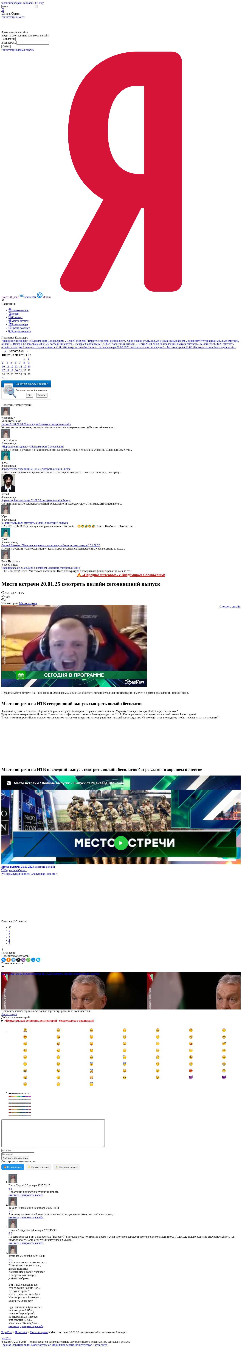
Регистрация (9, 16)
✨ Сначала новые (38, 1167)
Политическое (83, 1344)
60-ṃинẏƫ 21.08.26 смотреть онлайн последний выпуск (34, 522)
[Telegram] (13, 960)
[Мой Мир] (33, 960)
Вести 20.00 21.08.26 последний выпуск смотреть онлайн (36, 424)
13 (16, 366)
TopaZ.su (6, 1332)
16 (29, 366)
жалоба (39, 1195)
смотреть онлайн (28, 866)
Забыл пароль (25, 49)
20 (16, 370)
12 (11, 366)
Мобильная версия (63, 1344)
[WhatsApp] (28, 960)
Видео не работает (15, 870)
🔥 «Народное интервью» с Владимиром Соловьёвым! (121, 575)
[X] (18, 960)
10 (3, 366)
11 (7, 366)
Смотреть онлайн (230, 606)
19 (11, 370)
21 (20, 370)
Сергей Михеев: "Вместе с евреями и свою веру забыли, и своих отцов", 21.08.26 (50, 545)
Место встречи (28, 603)
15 (24, 366)
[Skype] (38, 960)
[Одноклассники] (8, 960)
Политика (21, 1332)
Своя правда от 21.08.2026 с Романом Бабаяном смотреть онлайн (40, 567)
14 (20, 366)
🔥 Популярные (13, 1167)
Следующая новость (43, 873)
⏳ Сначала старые (66, 1167)
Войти (21, 16)
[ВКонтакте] (3, 960)
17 (3, 370)
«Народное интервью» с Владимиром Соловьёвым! (32, 446)
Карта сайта (100, 1344)
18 (7, 370)
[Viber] (23, 960)
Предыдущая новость (17, 873)
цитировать (27, 1195)
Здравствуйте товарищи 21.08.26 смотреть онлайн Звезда (36, 468)
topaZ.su (6, 1338)
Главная (6, 1344)
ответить (14, 1195)
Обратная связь (21, 1344)
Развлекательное (41, 1344)
